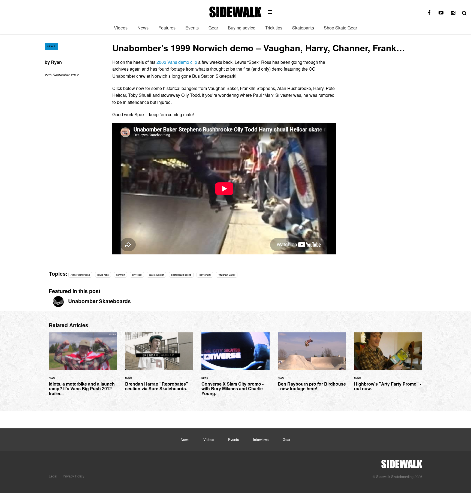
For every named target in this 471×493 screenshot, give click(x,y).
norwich (120, 274)
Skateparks (303, 28)
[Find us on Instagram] (453, 13)
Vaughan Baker (226, 274)
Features (167, 28)
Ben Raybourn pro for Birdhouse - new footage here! (312, 365)
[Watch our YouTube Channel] (441, 13)
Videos (121, 28)
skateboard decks (181, 274)
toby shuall (205, 274)
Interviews (260, 439)
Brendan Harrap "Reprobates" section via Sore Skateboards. (159, 365)
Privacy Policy (73, 476)
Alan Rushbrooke (80, 274)
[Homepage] (401, 462)
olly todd (136, 274)
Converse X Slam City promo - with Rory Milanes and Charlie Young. (235, 367)
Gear (213, 28)
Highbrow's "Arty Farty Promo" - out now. (388, 365)
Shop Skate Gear (340, 28)
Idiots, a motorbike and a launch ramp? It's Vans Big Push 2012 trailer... (83, 367)
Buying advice (241, 28)
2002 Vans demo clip (176, 62)
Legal (53, 476)
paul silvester (156, 274)
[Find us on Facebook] (429, 13)
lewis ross (103, 274)
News (143, 28)
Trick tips (273, 28)
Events (192, 28)
